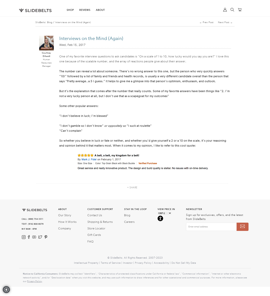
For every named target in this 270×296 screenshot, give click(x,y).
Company (64, 228)
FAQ (90, 241)
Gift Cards (94, 234)
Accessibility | (163, 263)
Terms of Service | (112, 263)
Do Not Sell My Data (184, 263)
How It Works (67, 221)
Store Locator (96, 228)
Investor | (129, 263)
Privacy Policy (34, 281)
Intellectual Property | (87, 263)
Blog (127, 215)
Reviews (84, 10)
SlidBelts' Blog (43, 22)
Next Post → (225, 22)
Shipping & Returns (100, 221)
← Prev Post (206, 22)
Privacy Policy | (144, 263)
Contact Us (94, 215)
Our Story (64, 215)
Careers (129, 221)
